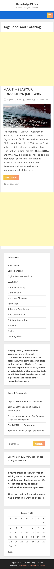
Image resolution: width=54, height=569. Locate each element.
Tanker (11, 331)
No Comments (42, 99)
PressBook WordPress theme (32, 566)
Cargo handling (15, 271)
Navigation (13, 303)
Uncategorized (15, 336)
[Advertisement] (27, 59)
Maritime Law (13, 184)
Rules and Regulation (18, 309)
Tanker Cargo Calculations (30, 430)
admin (28, 99)
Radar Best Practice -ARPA (29, 401)
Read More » (12, 178)
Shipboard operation (18, 320)
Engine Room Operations (20, 276)
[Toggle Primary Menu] (50, 15)
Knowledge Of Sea (27, 4)
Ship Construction (16, 314)
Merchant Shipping (17, 298)
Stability (12, 325)
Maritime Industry (16, 287)
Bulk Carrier (14, 265)
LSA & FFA (13, 282)
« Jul (10, 551)
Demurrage (29, 425)
